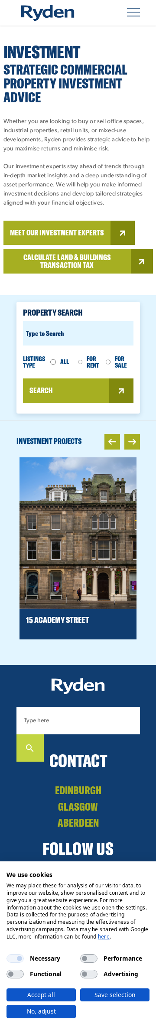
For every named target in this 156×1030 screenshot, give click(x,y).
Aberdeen (78, 822)
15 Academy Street (57, 619)
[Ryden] (47, 13)
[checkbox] (15, 958)
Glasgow (78, 806)
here (104, 936)
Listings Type (34, 362)
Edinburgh (78, 790)
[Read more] (78, 533)
